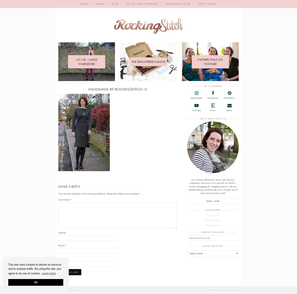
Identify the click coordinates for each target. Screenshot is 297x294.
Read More (213, 201)
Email (62, 245)
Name (62, 232)
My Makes (213, 215)
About (100, 4)
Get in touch (207, 4)
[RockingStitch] (148, 18)
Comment (65, 199)
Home (84, 4)
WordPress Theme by (223, 290)
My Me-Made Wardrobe (142, 4)
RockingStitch (76, 290)
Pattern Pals (213, 225)
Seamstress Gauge (178, 4)
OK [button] (36, 282)
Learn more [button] (49, 273)
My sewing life (213, 220)
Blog (115, 4)
